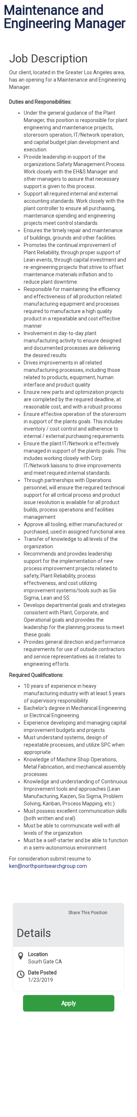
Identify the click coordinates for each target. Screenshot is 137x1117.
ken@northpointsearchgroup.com (48, 866)
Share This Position (87, 912)
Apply (68, 1003)
